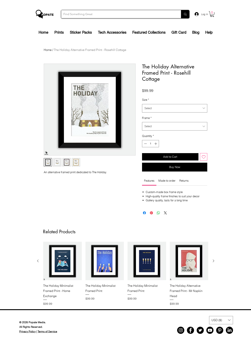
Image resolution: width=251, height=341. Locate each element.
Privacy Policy (27, 331)
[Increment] (156, 143)
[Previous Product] (38, 261)
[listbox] (221, 320)
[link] (149, 180)
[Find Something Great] (185, 14)
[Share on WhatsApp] (158, 213)
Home (48, 50)
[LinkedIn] (229, 330)
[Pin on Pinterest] (151, 213)
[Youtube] (210, 330)
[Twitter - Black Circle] (200, 330)
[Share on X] (165, 213)
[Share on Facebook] (144, 213)
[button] (212, 14)
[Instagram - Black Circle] (180, 330)
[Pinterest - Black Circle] (219, 330)
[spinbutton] (151, 143)
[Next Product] (213, 261)
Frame (147, 118)
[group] (126, 274)
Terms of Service (47, 331)
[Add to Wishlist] (203, 157)
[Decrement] (145, 143)
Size (145, 99)
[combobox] (174, 108)
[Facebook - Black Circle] (190, 330)
